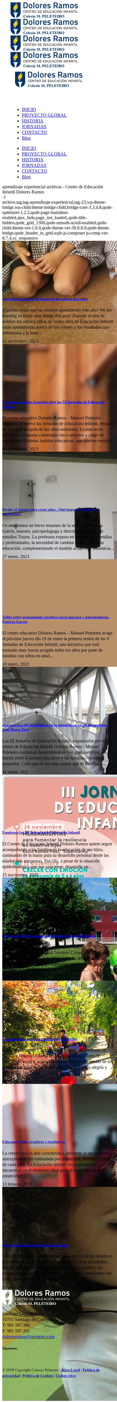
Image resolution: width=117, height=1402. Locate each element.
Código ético (66, 1375)
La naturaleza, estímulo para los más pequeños (39, 1039)
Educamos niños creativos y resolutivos (33, 1142)
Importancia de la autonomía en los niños (35, 1245)
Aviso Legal (70, 1370)
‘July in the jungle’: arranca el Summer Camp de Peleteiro (49, 935)
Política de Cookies (37, 1375)
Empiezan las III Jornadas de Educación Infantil (41, 832)
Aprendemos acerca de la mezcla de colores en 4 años (44, 298)
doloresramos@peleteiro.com (28, 1336)
